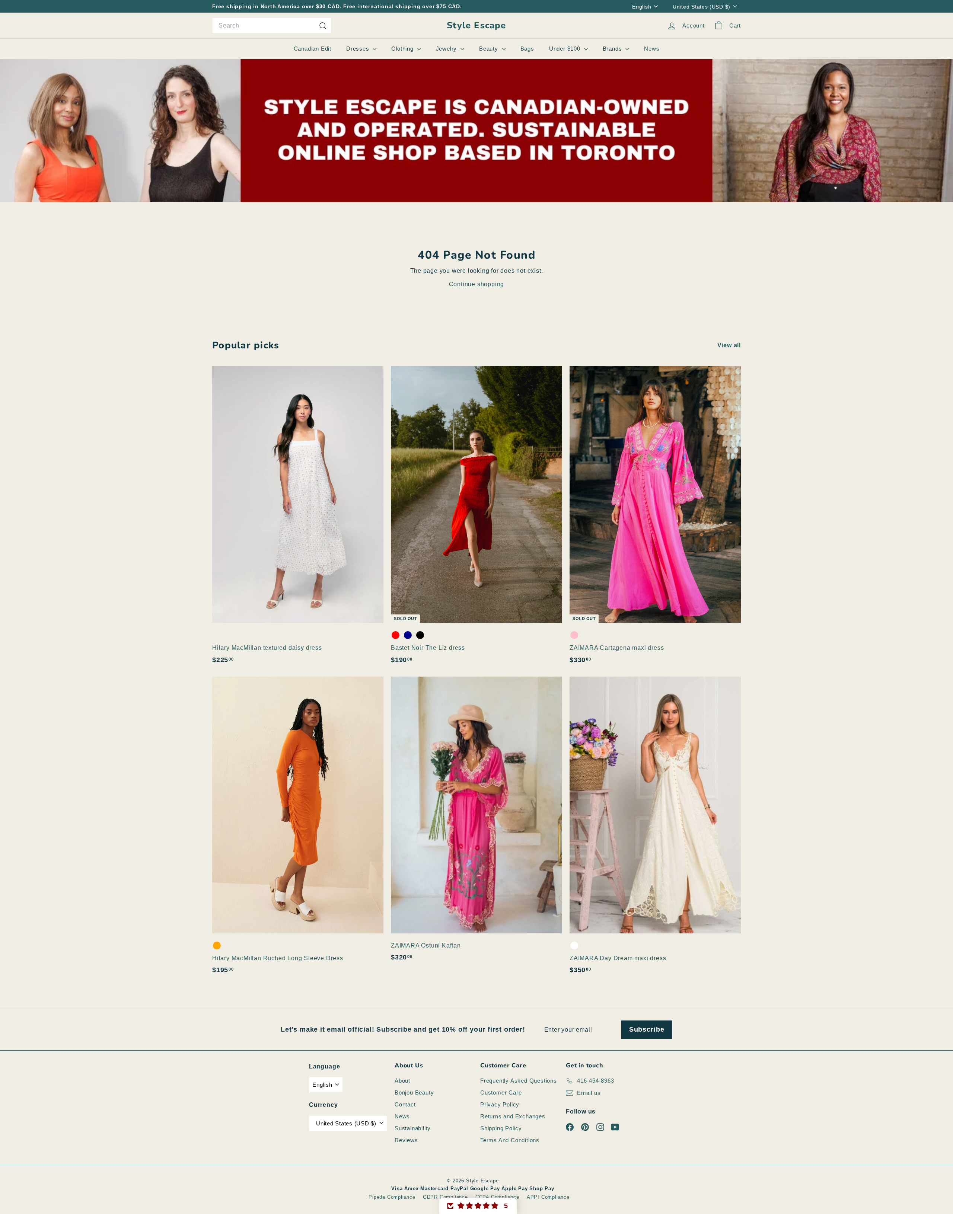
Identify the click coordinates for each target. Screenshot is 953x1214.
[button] (478, 1206)
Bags (527, 48)
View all (729, 345)
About (402, 1080)
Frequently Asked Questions (518, 1080)
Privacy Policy (499, 1104)
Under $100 (565, 48)
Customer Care (501, 1092)
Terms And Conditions (509, 1140)
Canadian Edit (312, 48)
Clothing (403, 48)
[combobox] (271, 25)
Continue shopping (476, 284)
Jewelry (447, 48)
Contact (405, 1104)
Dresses (358, 48)
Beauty (489, 48)
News (651, 48)
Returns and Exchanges (512, 1116)
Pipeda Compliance (392, 1197)
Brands (613, 48)
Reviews (406, 1140)
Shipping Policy (501, 1128)
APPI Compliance (548, 1197)
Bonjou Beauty (414, 1092)
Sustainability (413, 1128)
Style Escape (476, 25)
